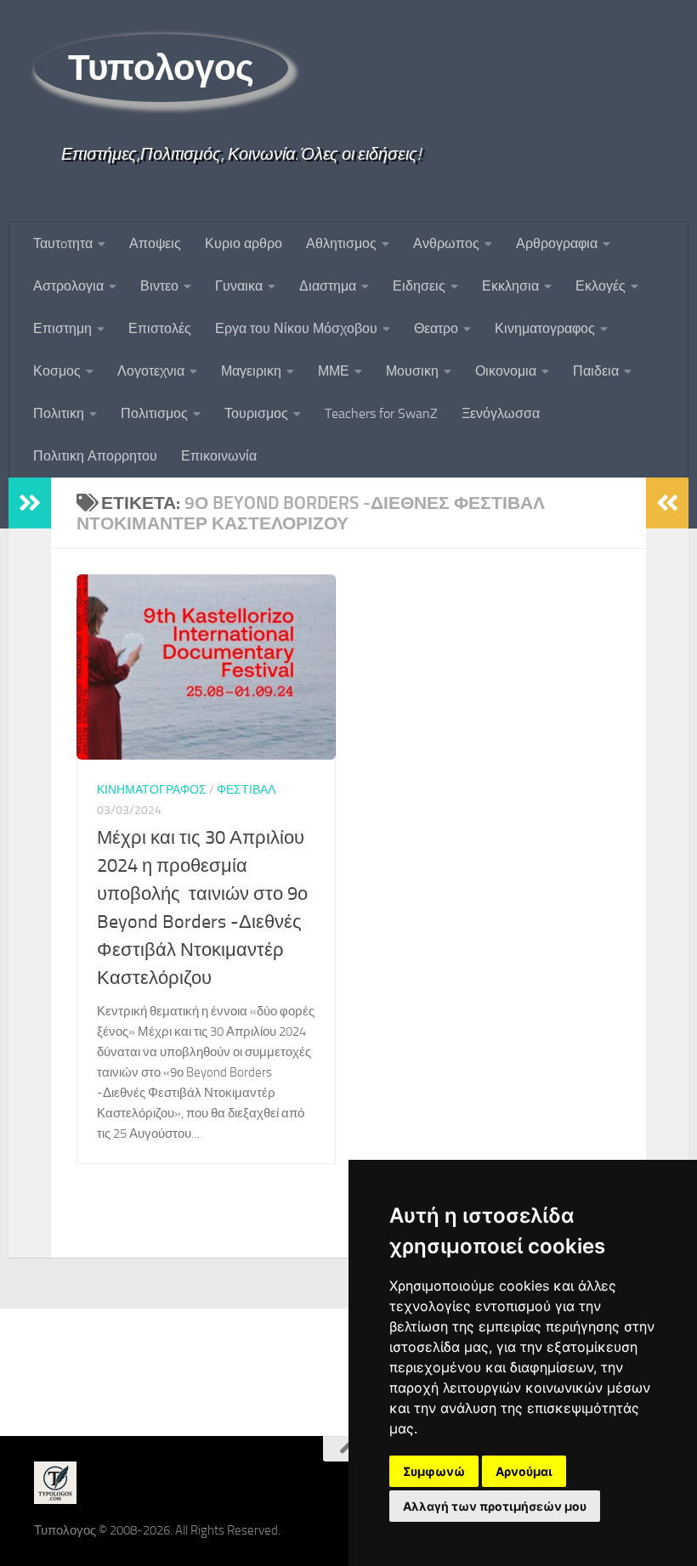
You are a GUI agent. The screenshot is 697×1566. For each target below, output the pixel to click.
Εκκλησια (510, 286)
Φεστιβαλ (246, 790)
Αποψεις (155, 243)
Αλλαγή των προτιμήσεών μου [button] (494, 1506)
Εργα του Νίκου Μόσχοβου (296, 328)
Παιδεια (596, 371)
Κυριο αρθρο (243, 243)
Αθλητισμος (341, 243)
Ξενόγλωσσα (501, 413)
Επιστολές (159, 328)
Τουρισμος (256, 413)
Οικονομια (505, 371)
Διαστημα (327, 286)
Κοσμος (57, 371)
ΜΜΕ (333, 371)
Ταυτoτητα (63, 243)
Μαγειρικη (251, 371)
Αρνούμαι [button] (524, 1471)
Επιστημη (62, 328)
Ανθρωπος (446, 243)
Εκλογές (600, 286)
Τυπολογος (161, 68)
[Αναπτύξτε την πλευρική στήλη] (29, 503)
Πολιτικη (58, 413)
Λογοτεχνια (150, 371)
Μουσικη (412, 371)
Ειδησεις (419, 286)
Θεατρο (436, 328)
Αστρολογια (68, 286)
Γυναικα (239, 286)
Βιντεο (159, 286)
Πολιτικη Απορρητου (95, 456)
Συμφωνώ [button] (434, 1471)
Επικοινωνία (219, 456)
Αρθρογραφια (557, 243)
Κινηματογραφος (545, 328)
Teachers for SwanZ (381, 413)
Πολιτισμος (154, 413)
